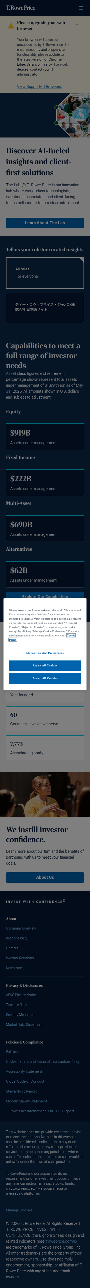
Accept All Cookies (45, 678)
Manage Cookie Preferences (45, 652)
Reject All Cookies (45, 665)
